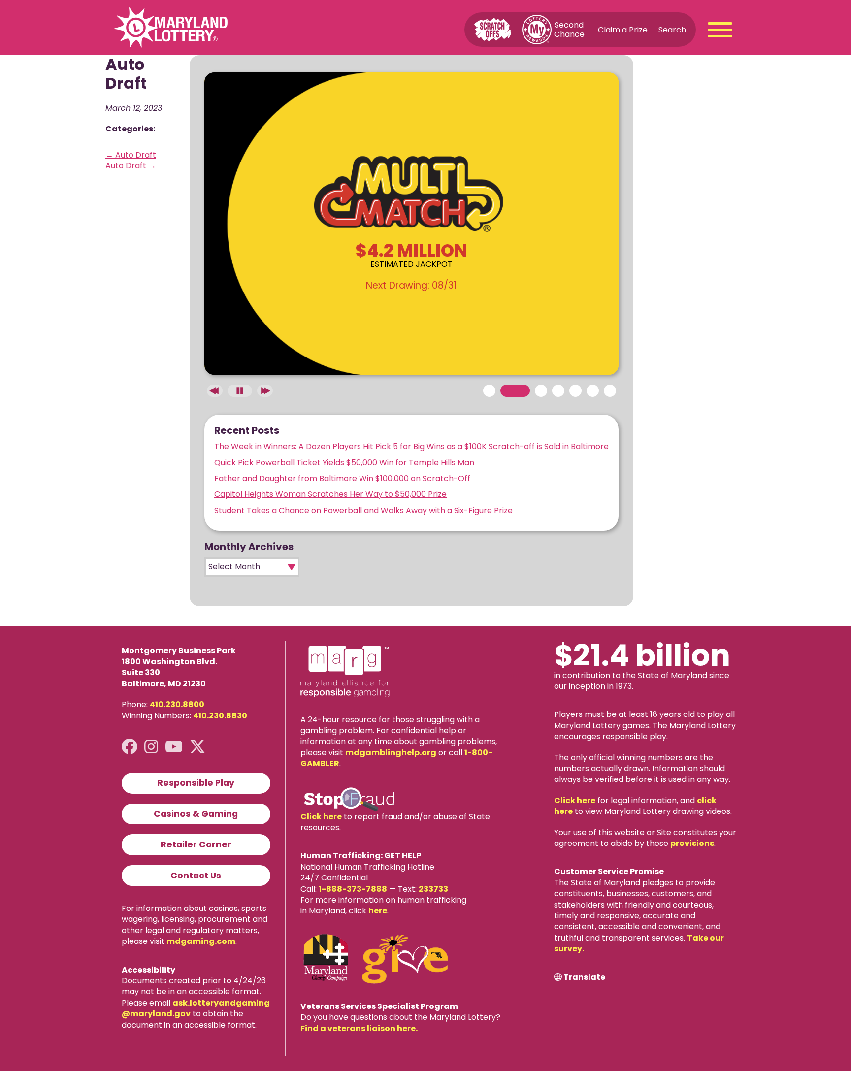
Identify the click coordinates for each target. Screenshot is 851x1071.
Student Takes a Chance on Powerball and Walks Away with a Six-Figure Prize (363, 510)
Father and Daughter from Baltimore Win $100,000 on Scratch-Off (342, 478)
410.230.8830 (220, 715)
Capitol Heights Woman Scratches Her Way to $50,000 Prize (330, 494)
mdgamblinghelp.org (390, 752)
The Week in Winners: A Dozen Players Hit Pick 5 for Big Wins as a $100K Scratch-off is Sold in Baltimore (411, 446)
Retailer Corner (196, 844)
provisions (692, 843)
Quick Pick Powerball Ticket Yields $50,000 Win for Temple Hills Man (344, 462)
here (377, 910)
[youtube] (174, 747)
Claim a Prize (623, 29)
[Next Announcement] (265, 391)
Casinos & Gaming (196, 814)
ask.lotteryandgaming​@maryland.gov (196, 1008)
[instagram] (151, 747)
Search (672, 29)
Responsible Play (195, 783)
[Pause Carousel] (240, 391)
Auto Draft (130, 155)
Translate (584, 977)
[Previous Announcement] (215, 391)
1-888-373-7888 (353, 889)
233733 (433, 889)
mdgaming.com (200, 941)
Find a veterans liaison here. (359, 1028)
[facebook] (129, 747)
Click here (321, 816)
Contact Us (195, 875)
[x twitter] (197, 747)
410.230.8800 (177, 704)
